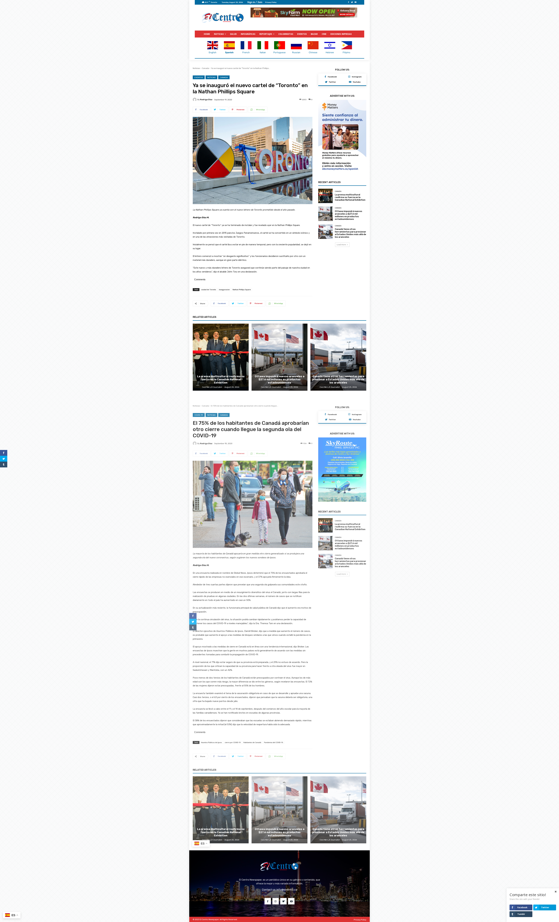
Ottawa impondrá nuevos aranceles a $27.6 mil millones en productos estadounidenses (348, 209)
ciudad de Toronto (208, 289)
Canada (205, 68)
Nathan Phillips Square (242, 289)
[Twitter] (352, 2)
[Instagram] (349, 77)
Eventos (198, 77)
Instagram (357, 76)
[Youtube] (355, 2)
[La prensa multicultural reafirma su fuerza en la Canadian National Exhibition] (325, 190)
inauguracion (224, 289)
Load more (341, 239)
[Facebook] (348, 2)
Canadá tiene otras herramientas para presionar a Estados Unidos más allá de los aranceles (350, 227)
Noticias (196, 68)
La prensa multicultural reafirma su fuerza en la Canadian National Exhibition (350, 192)
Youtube (357, 82)
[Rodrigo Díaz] (195, 99)
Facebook (332, 76)
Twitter (332, 82)
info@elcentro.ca (286, 889)
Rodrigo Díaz (206, 99)
